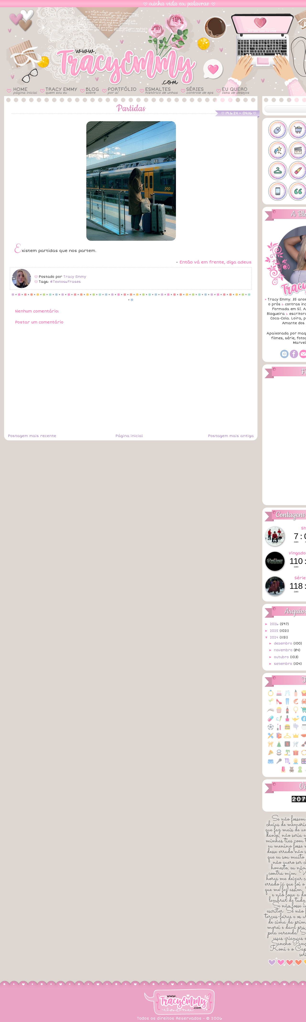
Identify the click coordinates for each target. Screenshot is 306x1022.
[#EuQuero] (277, 150)
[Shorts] (270, 764)
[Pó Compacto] (279, 755)
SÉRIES (199, 90)
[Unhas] (283, 772)
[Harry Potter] (295, 729)
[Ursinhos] (291, 772)
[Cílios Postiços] (270, 712)
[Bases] (295, 696)
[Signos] (287, 764)
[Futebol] (270, 729)
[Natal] (279, 746)
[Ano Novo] (287, 696)
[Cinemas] (279, 712)
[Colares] (295, 712)
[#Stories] (277, 191)
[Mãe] (295, 738)
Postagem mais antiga (231, 436)
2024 (274, 637)
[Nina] (295, 746)
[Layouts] (270, 738)
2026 (275, 624)
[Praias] (287, 755)
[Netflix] (287, 746)
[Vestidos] (300, 772)
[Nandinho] (270, 746)
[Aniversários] (279, 696)
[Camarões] (295, 704)
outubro (282, 657)
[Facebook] (294, 357)
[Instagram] (284, 357)
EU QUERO (235, 90)
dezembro (283, 643)
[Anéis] (270, 696)
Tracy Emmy (74, 277)
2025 (274, 631)
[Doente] (270, 721)
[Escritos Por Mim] (279, 721)
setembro (283, 664)
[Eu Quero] (295, 721)
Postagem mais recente (32, 436)
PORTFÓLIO (122, 90)
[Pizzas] (270, 755)
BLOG (92, 90)
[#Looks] (277, 170)
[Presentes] (295, 755)
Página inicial (129, 436)
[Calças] (287, 704)
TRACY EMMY (61, 90)
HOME (25, 90)
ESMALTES (161, 90)
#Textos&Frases (65, 282)
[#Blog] (277, 129)
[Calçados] (279, 704)
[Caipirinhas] (270, 704)
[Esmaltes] (287, 721)
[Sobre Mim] (295, 764)
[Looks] (287, 738)
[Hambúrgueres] (287, 729)
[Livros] (279, 738)
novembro (284, 650)
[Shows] (279, 764)
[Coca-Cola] (287, 712)
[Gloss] (279, 729)
